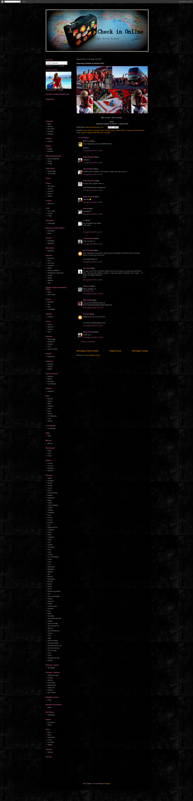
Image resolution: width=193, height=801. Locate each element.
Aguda (49, 478)
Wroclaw (50, 470)
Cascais (50, 463)
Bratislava (50, 251)
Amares (49, 485)
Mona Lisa (86, 141)
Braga (49, 500)
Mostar (49, 161)
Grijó (48, 542)
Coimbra (50, 510)
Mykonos (50, 327)
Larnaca (50, 188)
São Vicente (51, 173)
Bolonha (50, 399)
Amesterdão (51, 339)
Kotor (49, 453)
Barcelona (50, 258)
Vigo (48, 283)
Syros (49, 332)
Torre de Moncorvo (53, 631)
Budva (49, 451)
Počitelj (49, 164)
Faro (48, 525)
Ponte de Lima (52, 606)
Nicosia (49, 193)
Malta (49, 436)
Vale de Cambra (52, 640)
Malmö (49, 725)
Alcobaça (50, 480)
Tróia (49, 635)
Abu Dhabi (50, 231)
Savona (49, 413)
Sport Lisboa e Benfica (118, 130)
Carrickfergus (51, 384)
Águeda (49, 660)
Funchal (50, 678)
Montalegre (51, 579)
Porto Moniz (51, 683)
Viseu (49, 653)
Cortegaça (50, 512)
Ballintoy (50, 376)
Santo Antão (51, 171)
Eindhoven (50, 341)
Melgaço (50, 572)
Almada (49, 483)
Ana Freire (86, 268)
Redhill (49, 369)
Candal (49, 503)
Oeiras (49, 589)
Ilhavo (49, 549)
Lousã (49, 562)
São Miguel (51, 668)
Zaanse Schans (52, 349)
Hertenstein (51, 737)
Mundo (102, 130)
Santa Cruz (51, 687)
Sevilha (49, 275)
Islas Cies (50, 263)
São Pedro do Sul (53, 626)
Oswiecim (50, 468)
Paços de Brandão (53, 596)
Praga (49, 700)
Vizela (49, 655)
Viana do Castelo (53, 643)
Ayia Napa (50, 186)
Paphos (49, 196)
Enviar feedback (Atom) (92, 355)
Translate (61, 66)
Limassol (50, 191)
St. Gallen (50, 742)
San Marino (51, 715)
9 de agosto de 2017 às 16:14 (92, 280)
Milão (49, 403)
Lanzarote (50, 265)
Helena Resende (88, 157)
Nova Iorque (51, 294)
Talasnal (50, 628)
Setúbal (49, 621)
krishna (85, 208)
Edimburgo (50, 241)
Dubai (49, 233)
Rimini (49, 408)
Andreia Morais (88, 169)
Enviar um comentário (88, 341)
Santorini (50, 329)
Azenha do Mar (52, 493)
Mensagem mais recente (87, 351)
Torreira (49, 633)
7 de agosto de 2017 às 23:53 (92, 174)
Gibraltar (50, 317)
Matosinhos (51, 567)
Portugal (107, 130)
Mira (48, 574)
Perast (49, 456)
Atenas (49, 324)
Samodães (50, 616)
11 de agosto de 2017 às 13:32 (93, 337)
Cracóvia (50, 466)
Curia (49, 515)
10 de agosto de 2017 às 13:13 (93, 307)
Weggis (49, 744)
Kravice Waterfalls (53, 159)
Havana (49, 213)
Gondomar (50, 537)
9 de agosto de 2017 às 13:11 (92, 262)
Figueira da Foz (52, 527)
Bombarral (50, 498)
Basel (49, 732)
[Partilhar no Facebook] (115, 127)
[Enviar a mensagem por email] (109, 127)
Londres (50, 366)
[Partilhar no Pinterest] (117, 127)
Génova (49, 401)
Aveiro (85, 130)
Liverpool (50, 364)
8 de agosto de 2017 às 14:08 (92, 214)
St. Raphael (51, 309)
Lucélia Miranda (88, 238)
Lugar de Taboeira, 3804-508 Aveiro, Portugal (95, 132)
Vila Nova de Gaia (53, 648)
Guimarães (51, 547)
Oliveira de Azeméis (53, 591)
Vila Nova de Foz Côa (54, 645)
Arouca (49, 488)
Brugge (49, 149)
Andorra (49, 141)
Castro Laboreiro (52, 505)
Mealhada (50, 569)
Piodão (49, 604)
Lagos (49, 552)
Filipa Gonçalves (89, 181)
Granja (49, 539)
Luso (49, 564)
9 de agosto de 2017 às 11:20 (92, 244)
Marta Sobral (87, 300)
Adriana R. (86, 286)
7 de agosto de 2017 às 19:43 (92, 150)
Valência (50, 280)
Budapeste (50, 356)
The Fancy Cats (88, 291)
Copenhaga (51, 223)
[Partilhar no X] (113, 127)
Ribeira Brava (51, 685)
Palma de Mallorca (53, 270)
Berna (49, 735)
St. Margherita (52, 416)
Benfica (90, 130)
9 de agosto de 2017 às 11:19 (92, 232)
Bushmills (50, 381)
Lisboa (49, 559)
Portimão (50, 608)
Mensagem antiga (140, 351)
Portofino (50, 406)
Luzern (49, 740)
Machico (50, 680)
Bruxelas (50, 151)
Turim (49, 418)
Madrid (49, 268)
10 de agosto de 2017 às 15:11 (93, 325)
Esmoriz (50, 520)
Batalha (49, 495)
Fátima (49, 532)
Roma (49, 411)
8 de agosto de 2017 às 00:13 (92, 190)
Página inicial (115, 351)
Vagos (49, 638)
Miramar (50, 576)
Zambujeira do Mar (53, 658)
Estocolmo (50, 722)
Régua (49, 613)
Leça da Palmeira (53, 557)
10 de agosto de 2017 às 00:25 (93, 294)
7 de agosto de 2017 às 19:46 (92, 162)
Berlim (49, 124)
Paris (49, 307)
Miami (49, 292)
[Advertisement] (88, 771)
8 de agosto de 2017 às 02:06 (92, 202)
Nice (48, 304)
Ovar (49, 594)
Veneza (49, 421)
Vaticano (50, 752)
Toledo (49, 278)
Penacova (50, 601)
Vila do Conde (52, 650)
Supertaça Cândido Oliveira (135, 130)
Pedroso (50, 599)
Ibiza (49, 260)
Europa (96, 130)
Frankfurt (50, 131)
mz (84, 220)
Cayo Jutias (51, 211)
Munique (50, 134)
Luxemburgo (51, 428)
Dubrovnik (50, 203)
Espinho (50, 522)
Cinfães (49, 507)
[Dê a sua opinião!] (111, 127)
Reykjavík (50, 391)
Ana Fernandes (88, 250)
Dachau (49, 126)
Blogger (107, 783)
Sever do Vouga (52, 623)
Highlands (50, 243)
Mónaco (50, 443)
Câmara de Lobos (53, 675)
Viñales (49, 216)
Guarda (49, 544)
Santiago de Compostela (55, 273)
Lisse (49, 346)
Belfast (49, 379)
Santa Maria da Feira (54, 618)
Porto (49, 611)
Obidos (49, 586)
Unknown (86, 314)
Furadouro (50, 530)
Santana (50, 690)
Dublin (49, 707)
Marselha (50, 302)
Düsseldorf (50, 129)
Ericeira (49, 517)
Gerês (49, 535)
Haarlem (50, 344)
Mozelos (50, 581)
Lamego (50, 554)
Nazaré (49, 584)
